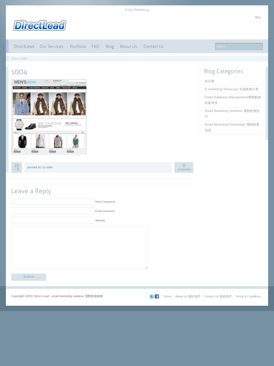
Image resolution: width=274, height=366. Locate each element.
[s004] (19, 72)
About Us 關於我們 (188, 296)
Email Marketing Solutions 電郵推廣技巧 (232, 113)
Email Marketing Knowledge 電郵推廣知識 (232, 127)
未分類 (209, 81)
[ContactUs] (154, 46)
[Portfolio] (78, 46)
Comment (184, 168)
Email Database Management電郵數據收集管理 (233, 100)
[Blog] (110, 46)
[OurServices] (52, 46)
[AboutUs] (129, 46)
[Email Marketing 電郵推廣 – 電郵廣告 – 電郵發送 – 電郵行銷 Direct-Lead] (39, 31)
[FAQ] (96, 46)
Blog (258, 17)
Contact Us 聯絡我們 (217, 296)
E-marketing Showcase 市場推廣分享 (231, 89)
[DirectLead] (24, 46)
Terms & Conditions (248, 296)
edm (50, 167)
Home (14, 58)
